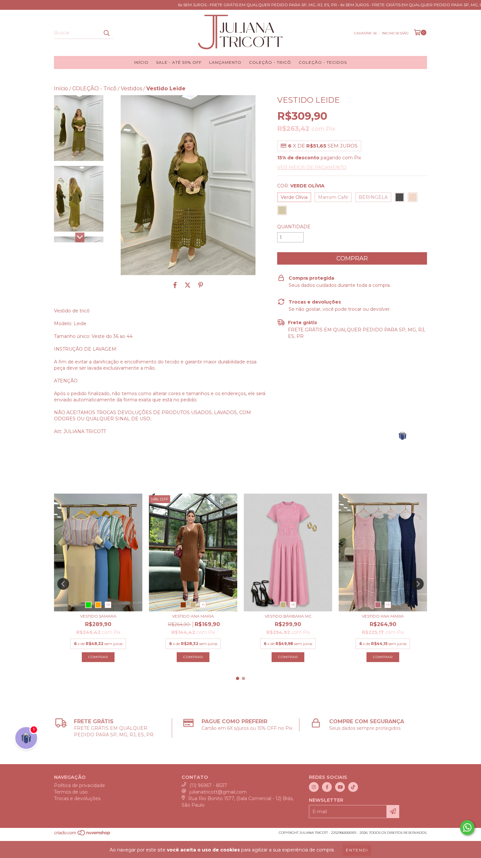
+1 (203, 605)
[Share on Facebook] (175, 285)
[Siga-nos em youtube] (340, 787)
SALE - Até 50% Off (179, 62)
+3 (292, 605)
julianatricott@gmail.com (218, 792)
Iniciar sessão (395, 33)
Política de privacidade (79, 785)
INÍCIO (141, 62)
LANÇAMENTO (225, 62)
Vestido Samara (98, 616)
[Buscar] (106, 33)
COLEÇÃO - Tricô (270, 62)
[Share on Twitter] (188, 285)
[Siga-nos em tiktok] (353, 787)
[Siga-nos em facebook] (327, 787)
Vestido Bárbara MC (288, 616)
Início (61, 88)
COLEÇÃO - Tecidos (323, 62)
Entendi (357, 850)
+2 (108, 605)
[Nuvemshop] (82, 835)
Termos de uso (71, 792)
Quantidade (294, 227)
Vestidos (131, 88)
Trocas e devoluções (77, 798)
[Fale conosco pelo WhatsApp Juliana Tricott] (467, 827)
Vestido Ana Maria (193, 616)
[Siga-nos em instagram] (314, 787)
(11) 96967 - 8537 (208, 785)
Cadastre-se (365, 33)
